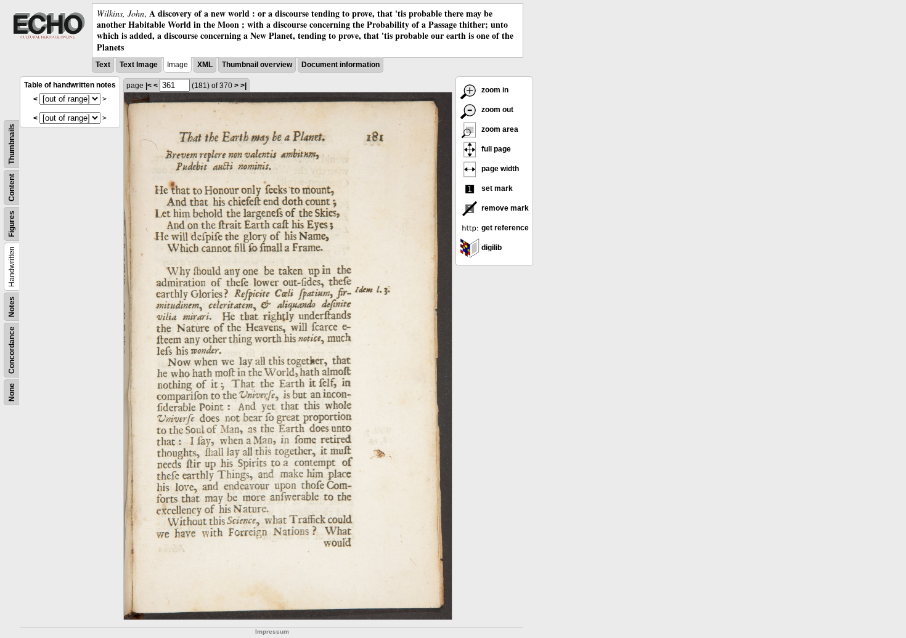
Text (103, 64)
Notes (11, 306)
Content (11, 187)
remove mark (504, 208)
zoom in (494, 90)
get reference (504, 228)
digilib (491, 247)
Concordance (11, 350)
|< (148, 85)
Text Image (139, 64)
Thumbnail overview (257, 64)
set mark (496, 188)
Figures (11, 224)
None (11, 392)
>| (243, 85)
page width (499, 168)
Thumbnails (11, 144)
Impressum (272, 631)
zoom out (496, 109)
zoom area (499, 129)
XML (205, 64)
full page (495, 149)
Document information (340, 64)
